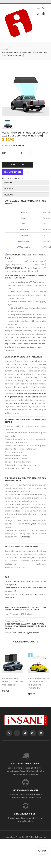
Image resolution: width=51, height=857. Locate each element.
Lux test (39, 327)
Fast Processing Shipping (25, 763)
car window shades (27, 494)
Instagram (34, 632)
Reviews (8, 194)
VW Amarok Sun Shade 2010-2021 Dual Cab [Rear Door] (12, 681)
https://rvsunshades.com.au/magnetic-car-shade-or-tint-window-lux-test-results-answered (25, 347)
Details (8, 182)
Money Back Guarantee (25, 790)
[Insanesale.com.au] (25, 720)
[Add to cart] (17, 671)
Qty (4, 153)
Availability (7, 145)
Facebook (21, 632)
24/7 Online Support (25, 813)
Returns (8, 188)
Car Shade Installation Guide (22, 403)
